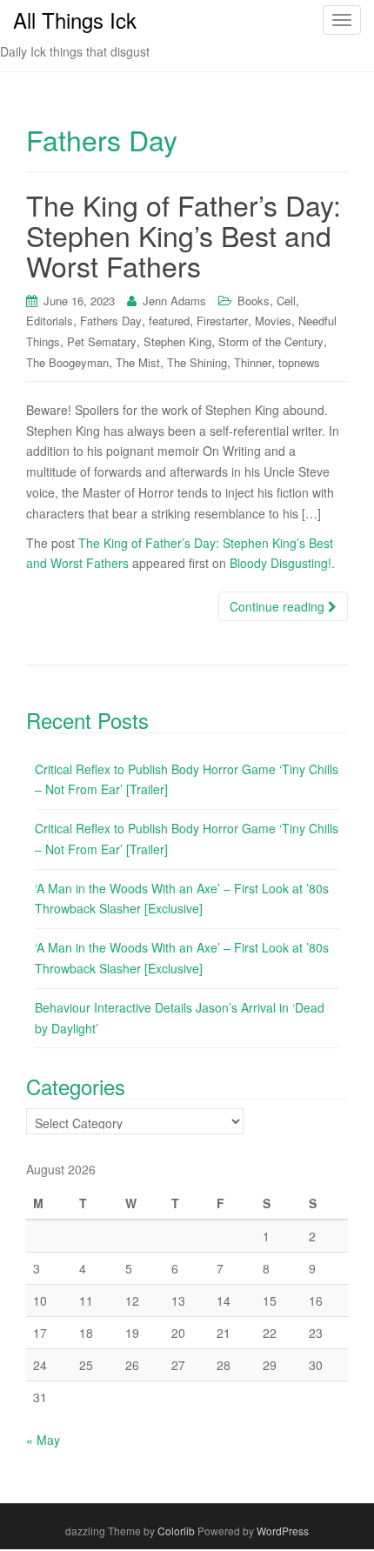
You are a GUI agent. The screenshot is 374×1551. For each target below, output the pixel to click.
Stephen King (177, 341)
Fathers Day (111, 320)
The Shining (197, 362)
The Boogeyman (67, 362)
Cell (286, 300)
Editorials (49, 320)
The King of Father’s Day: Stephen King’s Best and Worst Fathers (183, 234)
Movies (273, 320)
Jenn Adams (174, 300)
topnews (299, 362)
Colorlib (176, 1530)
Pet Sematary (102, 341)
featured (169, 320)
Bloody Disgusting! (280, 563)
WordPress (283, 1530)
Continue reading (279, 606)
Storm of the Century (271, 341)
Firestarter (222, 320)
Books (253, 300)
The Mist (138, 362)
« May (43, 1439)
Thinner (252, 362)
